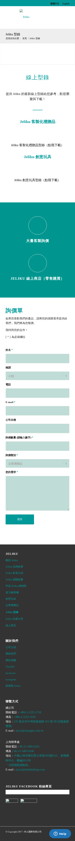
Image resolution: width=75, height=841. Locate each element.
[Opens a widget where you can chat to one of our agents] (60, 834)
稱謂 (8, 367)
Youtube (10, 666)
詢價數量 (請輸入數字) (19, 437)
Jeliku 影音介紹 (14, 572)
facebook (11, 673)
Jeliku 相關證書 (14, 579)
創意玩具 (11, 598)
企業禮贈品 (12, 605)
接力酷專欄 (12, 592)
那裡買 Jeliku (13, 685)
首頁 (24, 38)
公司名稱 (11, 420)
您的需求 (12, 472)
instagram (11, 679)
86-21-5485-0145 (29, 746)
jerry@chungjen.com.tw (30, 730)
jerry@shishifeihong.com (30, 769)
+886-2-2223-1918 (24, 716)
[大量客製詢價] (37, 225)
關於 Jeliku (12, 560)
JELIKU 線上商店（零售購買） (37, 278)
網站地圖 (11, 660)
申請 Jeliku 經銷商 (16, 585)
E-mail (10, 402)
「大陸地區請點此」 (18, 765)
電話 (8, 384)
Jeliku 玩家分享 (14, 618)
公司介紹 (11, 647)
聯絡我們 (11, 653)
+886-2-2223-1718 (30, 712)
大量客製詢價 (37, 241)
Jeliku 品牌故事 (14, 566)
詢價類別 (12, 455)
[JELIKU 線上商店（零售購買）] (37, 263)
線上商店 (11, 625)
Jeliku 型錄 (13, 34)
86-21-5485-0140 (24, 751)
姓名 (9, 350)
